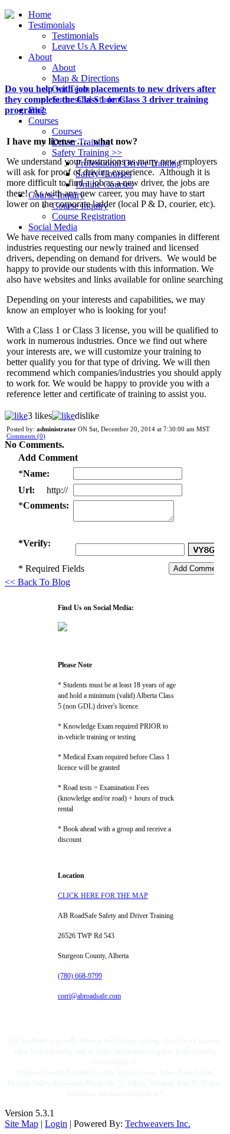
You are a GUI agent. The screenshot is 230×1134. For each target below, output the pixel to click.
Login (56, 1124)
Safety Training (87, 153)
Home (39, 14)
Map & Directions (85, 78)
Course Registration (89, 216)
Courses (43, 121)
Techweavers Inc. (157, 1124)
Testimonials (51, 25)
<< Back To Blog (37, 582)
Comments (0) (25, 436)
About (40, 57)
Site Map (21, 1124)
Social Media (52, 227)
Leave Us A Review (89, 46)
